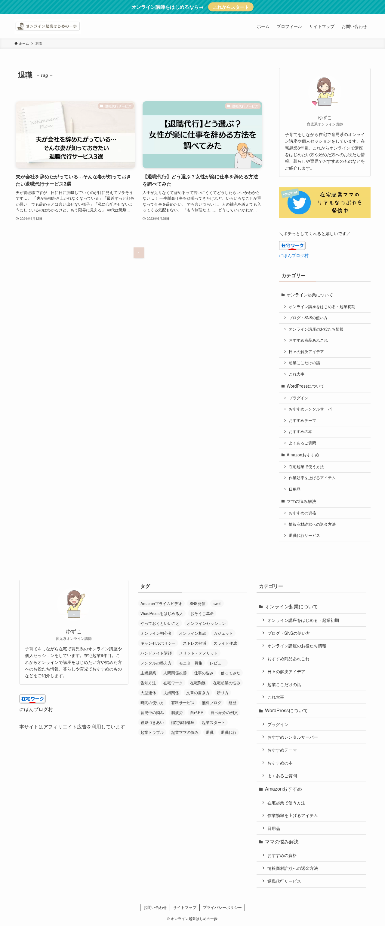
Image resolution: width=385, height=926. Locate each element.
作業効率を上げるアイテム (312, 477)
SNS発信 (197, 603)
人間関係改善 (175, 673)
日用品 (294, 489)
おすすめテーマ (302, 420)
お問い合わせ (155, 907)
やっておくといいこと (160, 623)
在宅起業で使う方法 (306, 466)
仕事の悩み (204, 673)
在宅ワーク (173, 682)
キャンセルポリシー (158, 643)
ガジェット (223, 633)
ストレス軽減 (194, 643)
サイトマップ (184, 907)
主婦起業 (148, 673)
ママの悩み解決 (301, 501)
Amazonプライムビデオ (161, 603)
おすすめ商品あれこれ (308, 340)
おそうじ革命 (202, 613)
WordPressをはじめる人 (161, 613)
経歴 (232, 702)
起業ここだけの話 (304, 362)
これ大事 (296, 374)
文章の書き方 (198, 692)
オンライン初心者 (156, 633)
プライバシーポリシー (222, 907)
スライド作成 (225, 643)
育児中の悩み (152, 712)
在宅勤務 (198, 682)
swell (217, 603)
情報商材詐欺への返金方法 (312, 524)
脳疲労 (177, 712)
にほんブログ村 (294, 255)
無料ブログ (211, 702)
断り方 (223, 692)
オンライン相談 (192, 633)
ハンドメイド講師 (156, 653)
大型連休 (148, 692)
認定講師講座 (183, 722)
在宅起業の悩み (226, 682)
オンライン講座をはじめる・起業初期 (322, 306)
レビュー (217, 663)
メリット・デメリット (198, 653)
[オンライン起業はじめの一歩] (47, 26)
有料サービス (183, 702)
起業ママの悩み (185, 732)
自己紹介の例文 (224, 712)
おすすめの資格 (302, 513)
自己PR (196, 712)
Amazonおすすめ (303, 455)
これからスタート (231, 7)
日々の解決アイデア (306, 351)
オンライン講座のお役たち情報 (316, 329)
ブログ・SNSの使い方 (308, 317)
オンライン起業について (310, 295)
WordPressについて (306, 386)
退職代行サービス (304, 535)
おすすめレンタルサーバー (312, 409)
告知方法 (148, 682)
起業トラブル (152, 732)
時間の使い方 (152, 702)
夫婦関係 (171, 692)
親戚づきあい (152, 722)
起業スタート (213, 722)
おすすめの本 (300, 431)
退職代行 (228, 732)
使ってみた (230, 673)
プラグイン (298, 398)
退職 (210, 732)
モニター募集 (190, 663)
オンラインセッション (206, 623)
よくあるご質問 (302, 443)
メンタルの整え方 (156, 663)
